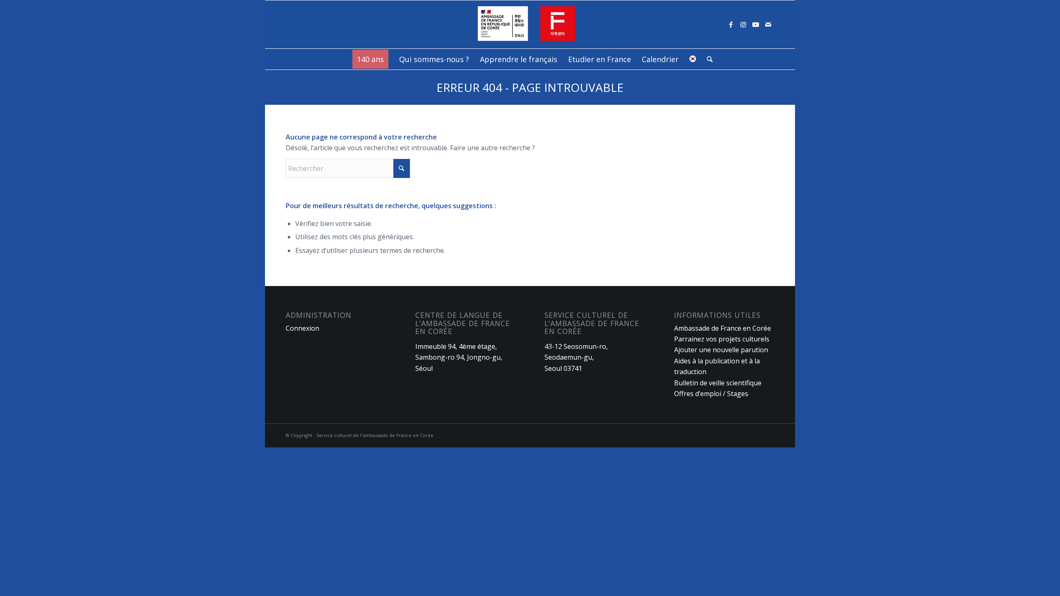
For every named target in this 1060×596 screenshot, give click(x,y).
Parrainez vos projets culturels (721, 339)
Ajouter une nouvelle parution (721, 349)
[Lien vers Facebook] (731, 24)
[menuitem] (370, 59)
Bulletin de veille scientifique (717, 382)
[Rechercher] (707, 59)
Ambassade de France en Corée (722, 328)
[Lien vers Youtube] (755, 24)
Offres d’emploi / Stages (711, 393)
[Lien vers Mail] (768, 24)
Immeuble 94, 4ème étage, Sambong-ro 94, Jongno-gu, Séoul (458, 357)
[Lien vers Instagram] (743, 24)
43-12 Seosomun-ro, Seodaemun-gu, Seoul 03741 (576, 357)
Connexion (302, 328)
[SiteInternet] (530, 24)
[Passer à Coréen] (692, 59)
